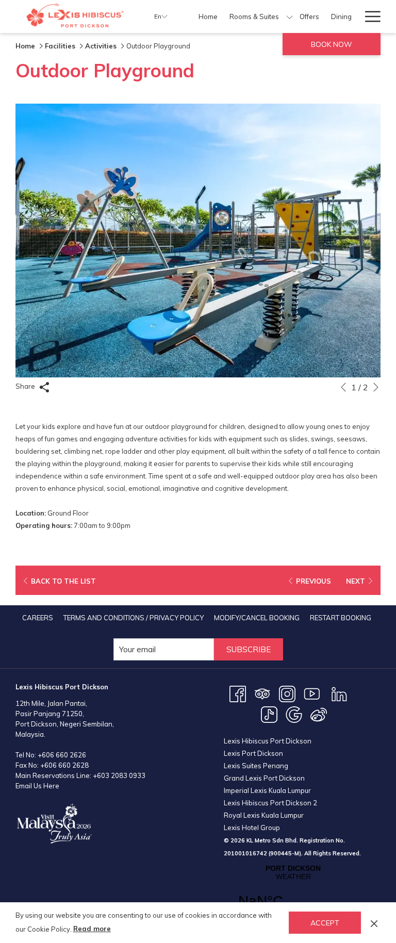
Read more (92, 928)
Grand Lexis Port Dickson (264, 778)
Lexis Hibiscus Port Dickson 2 (270, 803)
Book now (331, 44)
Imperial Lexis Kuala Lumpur (267, 790)
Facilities (60, 46)
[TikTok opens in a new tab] (269, 713)
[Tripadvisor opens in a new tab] (262, 693)
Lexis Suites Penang (256, 766)
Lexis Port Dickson (253, 753)
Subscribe (248, 649)
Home (25, 46)
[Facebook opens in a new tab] (237, 693)
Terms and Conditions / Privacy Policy (133, 618)
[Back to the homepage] (77, 16)
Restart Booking (340, 618)
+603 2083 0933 (119, 775)
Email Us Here (37, 786)
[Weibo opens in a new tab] (318, 713)
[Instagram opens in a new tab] (287, 693)
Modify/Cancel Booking (257, 618)
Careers (37, 618)
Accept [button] (324, 923)
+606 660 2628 (64, 765)
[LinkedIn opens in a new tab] (339, 693)
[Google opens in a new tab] (294, 713)
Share (26, 386)
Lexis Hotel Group (252, 827)
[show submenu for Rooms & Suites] (289, 16)
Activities (101, 46)
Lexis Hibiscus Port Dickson (267, 741)
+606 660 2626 (62, 755)
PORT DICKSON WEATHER (293, 893)
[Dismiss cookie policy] (374, 922)
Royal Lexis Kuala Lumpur (264, 815)
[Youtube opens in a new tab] (312, 693)
